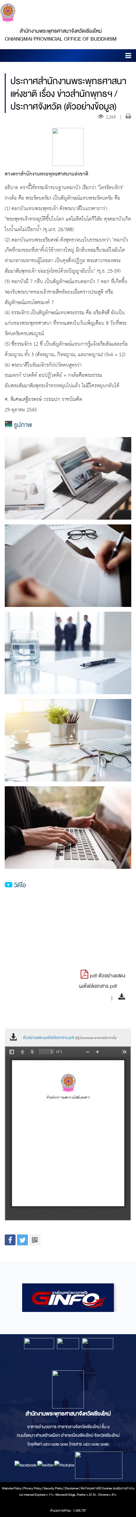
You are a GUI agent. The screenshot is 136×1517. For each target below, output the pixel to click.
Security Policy (53, 1488)
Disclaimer (72, 1488)
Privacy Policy (32, 1488)
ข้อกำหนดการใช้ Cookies (96, 1488)
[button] (128, 57)
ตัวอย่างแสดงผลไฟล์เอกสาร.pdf (69, 1037)
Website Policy (12, 1488)
